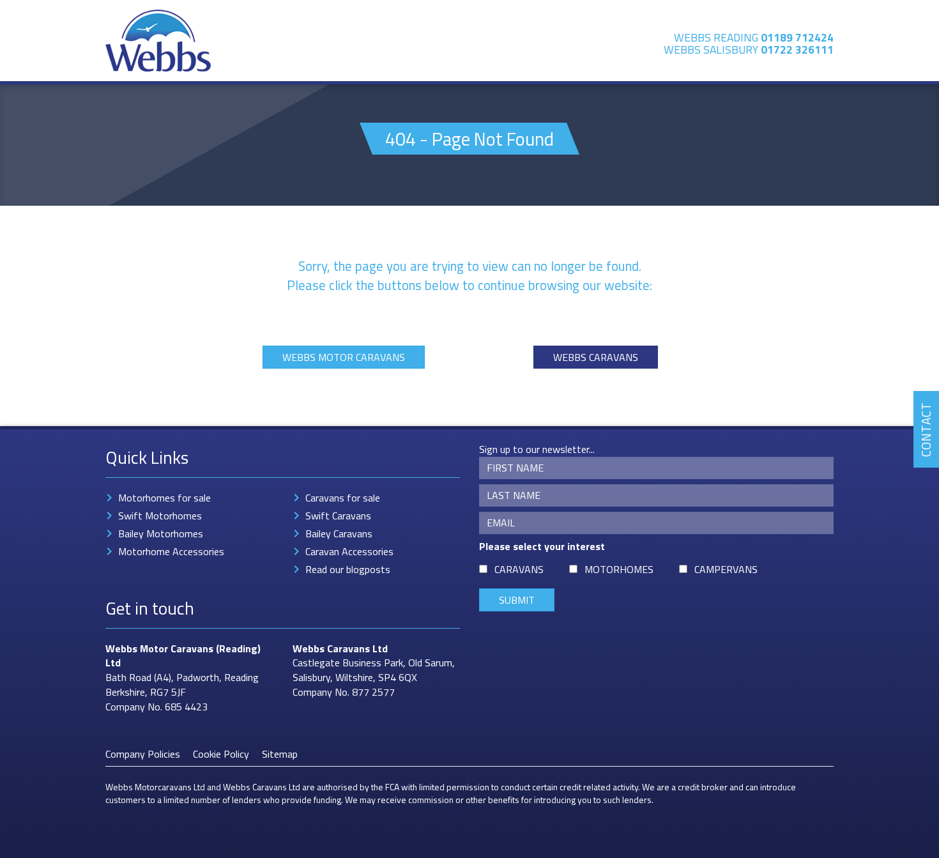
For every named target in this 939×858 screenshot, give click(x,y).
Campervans (726, 569)
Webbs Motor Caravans (343, 357)
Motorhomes (618, 569)
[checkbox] (483, 569)
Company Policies (142, 754)
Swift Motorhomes (160, 515)
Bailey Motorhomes (160, 533)
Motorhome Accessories (171, 551)
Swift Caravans (338, 515)
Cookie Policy (221, 754)
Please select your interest (542, 546)
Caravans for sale (342, 497)
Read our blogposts (347, 569)
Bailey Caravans (338, 533)
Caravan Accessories (349, 551)
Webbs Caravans (595, 357)
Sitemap (280, 754)
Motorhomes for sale (164, 497)
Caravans (519, 569)
